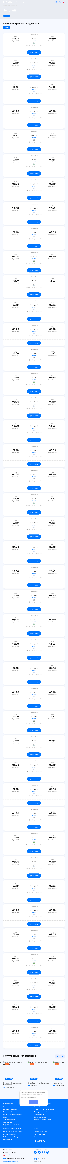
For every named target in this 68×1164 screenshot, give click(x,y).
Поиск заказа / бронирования (44, 1109)
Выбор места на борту (10, 1137)
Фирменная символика (11, 1125)
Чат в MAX (41, 1159)
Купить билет (34, 52)
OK (34, 1102)
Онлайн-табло (39, 1114)
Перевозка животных (10, 1109)
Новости (6, 1117)
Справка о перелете (40, 1117)
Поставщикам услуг (40, 1131)
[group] (14, 1074)
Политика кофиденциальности (10, 1161)
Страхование (7, 1139)
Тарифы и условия (9, 1107)
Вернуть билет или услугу (42, 1119)
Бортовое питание (9, 1134)
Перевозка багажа (9, 1112)
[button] (57, 1056)
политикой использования (27, 1094)
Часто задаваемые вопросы (12, 1114)
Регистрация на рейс (41, 1112)
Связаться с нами (40, 1134)
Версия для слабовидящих (15, 1158)
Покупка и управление (22, 2)
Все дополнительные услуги (12, 1131)
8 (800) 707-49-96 (9, 1152)
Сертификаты (7, 1122)
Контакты (43, 2)
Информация (35, 2)
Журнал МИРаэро (9, 1119)
